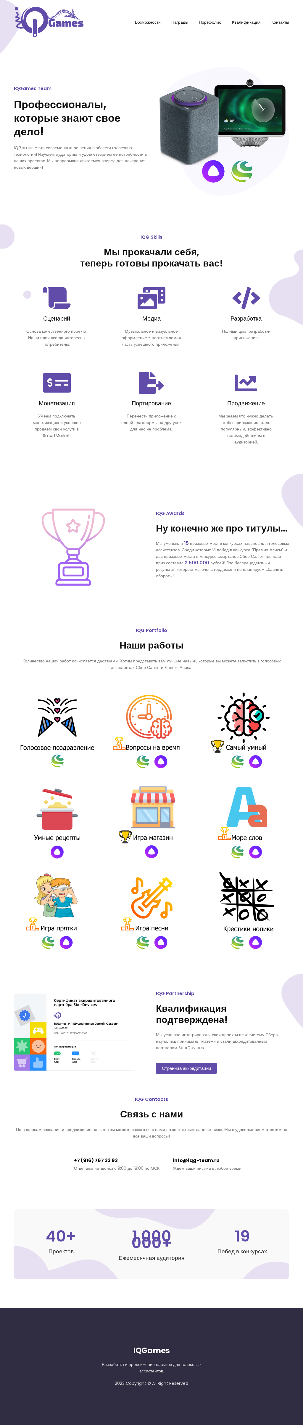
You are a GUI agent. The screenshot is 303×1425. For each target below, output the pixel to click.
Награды (179, 22)
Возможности (148, 22)
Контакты (280, 22)
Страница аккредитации (186, 1068)
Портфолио (210, 22)
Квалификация (246, 22)
